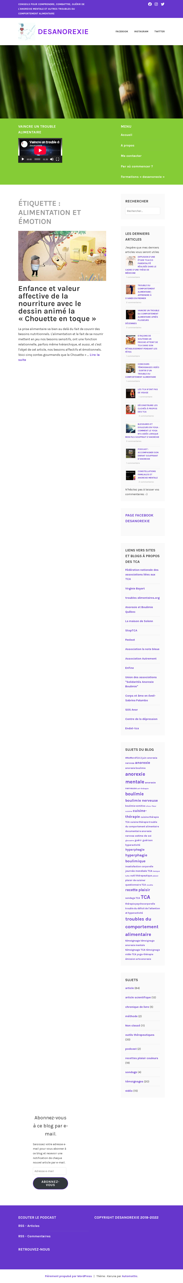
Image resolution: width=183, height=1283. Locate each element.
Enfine (129, 668)
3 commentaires (133, 327)
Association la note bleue (142, 649)
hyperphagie (135, 849)
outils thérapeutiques (139, 1035)
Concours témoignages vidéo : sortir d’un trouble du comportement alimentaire (142, 370)
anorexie (142, 763)
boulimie (134, 793)
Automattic (129, 1276)
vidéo (129, 1090)
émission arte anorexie (138, 959)
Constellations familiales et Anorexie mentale (148, 474)
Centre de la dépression (141, 719)
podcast (131, 1048)
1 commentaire (133, 277)
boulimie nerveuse (141, 800)
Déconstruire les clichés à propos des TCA (148, 408)
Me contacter (131, 156)
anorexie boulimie (135, 768)
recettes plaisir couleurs (141, 1058)
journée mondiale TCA (138, 870)
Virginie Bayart (135, 588)
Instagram (141, 31)
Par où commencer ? (137, 166)
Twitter (159, 31)
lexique (156, 871)
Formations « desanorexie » (143, 177)
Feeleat (130, 639)
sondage (131, 1072)
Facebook (122, 31)
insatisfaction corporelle (139, 866)
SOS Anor (131, 709)
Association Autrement (141, 658)
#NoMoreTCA (132, 757)
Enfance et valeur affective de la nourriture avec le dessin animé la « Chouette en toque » (57, 303)
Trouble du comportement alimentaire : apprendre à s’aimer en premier (140, 292)
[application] (40, 150)
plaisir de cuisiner (135, 880)
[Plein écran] (57, 159)
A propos (127, 145)
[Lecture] (23, 159)
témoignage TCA (135, 949)
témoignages (134, 1081)
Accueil (126, 135)
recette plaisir (137, 890)
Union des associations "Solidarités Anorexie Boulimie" (141, 681)
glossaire (129, 840)
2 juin (143, 757)
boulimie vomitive (135, 806)
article (129, 988)
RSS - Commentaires (34, 1236)
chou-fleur (151, 806)
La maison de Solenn (139, 621)
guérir (138, 840)
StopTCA (131, 630)
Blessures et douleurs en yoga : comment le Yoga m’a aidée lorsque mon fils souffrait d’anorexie (142, 430)
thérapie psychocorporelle (140, 903)
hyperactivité (132, 845)
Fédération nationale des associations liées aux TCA (142, 574)
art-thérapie (143, 788)
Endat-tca (132, 728)
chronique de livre (137, 1007)
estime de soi (143, 835)
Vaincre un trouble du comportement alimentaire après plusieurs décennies (142, 317)
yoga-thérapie (145, 954)
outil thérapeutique (141, 875)
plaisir (155, 876)
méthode (131, 1016)
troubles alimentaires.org (142, 597)
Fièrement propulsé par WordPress (68, 1276)
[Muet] (52, 159)
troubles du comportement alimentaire (142, 926)
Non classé (132, 1025)
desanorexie (63, 31)
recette (150, 885)
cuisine (128, 811)
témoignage (132, 940)
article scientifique (138, 997)
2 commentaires (133, 302)
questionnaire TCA (135, 884)
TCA (145, 897)
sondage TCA (132, 898)
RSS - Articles (28, 1226)
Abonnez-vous (50, 1183)
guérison (147, 840)
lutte (127, 876)
